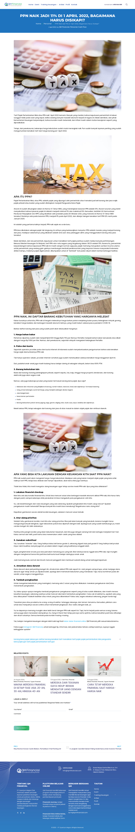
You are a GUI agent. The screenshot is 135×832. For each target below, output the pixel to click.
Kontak (74, 4)
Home (30, 4)
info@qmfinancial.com (72, 770)
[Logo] (13, 4)
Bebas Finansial (18, 681)
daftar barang (45, 639)
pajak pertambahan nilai (91, 639)
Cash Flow (82, 27)
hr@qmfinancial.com (79, 812)
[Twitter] (17, 813)
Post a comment (22, 728)
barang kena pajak (21, 639)
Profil (68, 4)
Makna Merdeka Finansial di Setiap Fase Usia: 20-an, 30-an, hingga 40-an (30, 688)
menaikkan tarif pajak (72, 639)
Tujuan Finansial (35, 681)
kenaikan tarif (56, 639)
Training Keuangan (48, 4)
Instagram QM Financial (33, 627)
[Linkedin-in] (24, 813)
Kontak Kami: (113, 4)
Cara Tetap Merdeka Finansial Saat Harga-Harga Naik (101, 688)
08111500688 (67, 768)
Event (37, 4)
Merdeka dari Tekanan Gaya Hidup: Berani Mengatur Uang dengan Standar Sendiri (66, 687)
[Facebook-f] (21, 813)
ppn (24, 642)
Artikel (61, 4)
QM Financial (64, 27)
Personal (48, 24)
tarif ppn (51, 642)
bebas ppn (34, 639)
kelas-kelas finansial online (75, 621)
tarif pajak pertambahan (37, 642)
